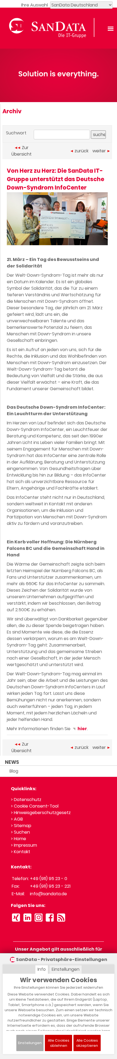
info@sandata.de (48, 894)
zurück (81, 151)
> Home (18, 839)
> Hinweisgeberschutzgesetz (41, 812)
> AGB (17, 819)
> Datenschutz (26, 799)
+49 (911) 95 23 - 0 (48, 878)
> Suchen (20, 832)
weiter (99, 151)
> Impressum (24, 845)
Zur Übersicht (21, 150)
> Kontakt (20, 852)
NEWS (12, 762)
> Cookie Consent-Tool (35, 806)
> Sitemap (21, 825)
